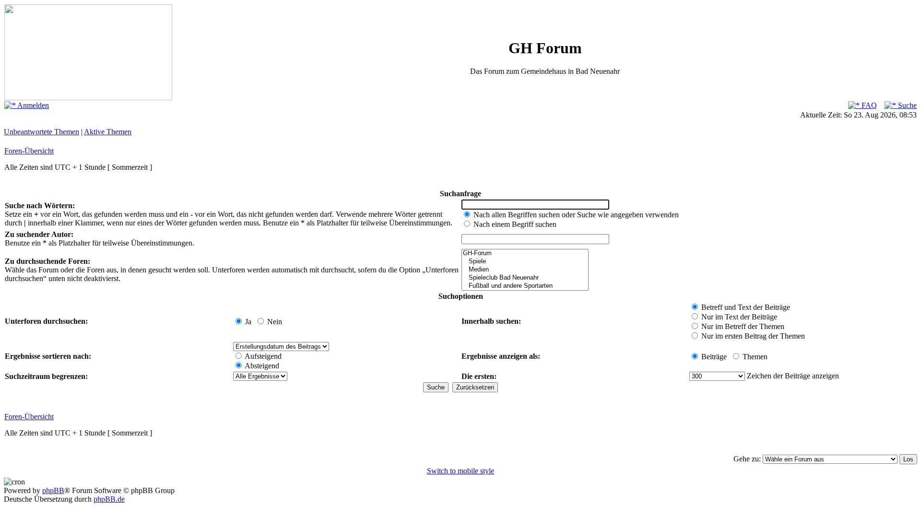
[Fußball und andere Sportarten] (525, 286)
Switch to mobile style (460, 471)
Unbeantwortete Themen (41, 132)
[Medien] (525, 270)
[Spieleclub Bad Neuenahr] (525, 278)
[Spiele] (525, 262)
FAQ (868, 105)
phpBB (53, 490)
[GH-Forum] (525, 253)
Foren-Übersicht (29, 151)
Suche (906, 105)
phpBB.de (109, 499)
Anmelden (32, 105)
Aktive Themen (107, 132)
